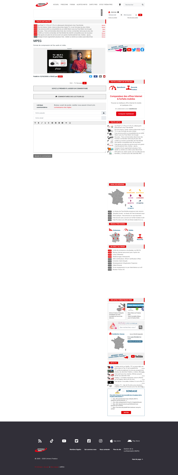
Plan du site (117, 449)
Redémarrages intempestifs (121, 256)
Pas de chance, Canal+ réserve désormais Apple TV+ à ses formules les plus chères (64, 27)
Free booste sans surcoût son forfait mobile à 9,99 (128, 217)
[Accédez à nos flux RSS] (40, 441)
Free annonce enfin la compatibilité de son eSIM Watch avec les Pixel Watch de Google (65, 29)
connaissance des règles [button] (62, 107)
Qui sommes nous (90, 449)
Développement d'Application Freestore (125, 263)
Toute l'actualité (43, 21)
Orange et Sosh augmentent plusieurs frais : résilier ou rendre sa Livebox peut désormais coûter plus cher (129, 149)
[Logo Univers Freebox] (42, 4)
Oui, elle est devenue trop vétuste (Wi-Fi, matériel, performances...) (124, 399)
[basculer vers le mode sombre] (120, 4)
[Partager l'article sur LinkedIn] (100, 76)
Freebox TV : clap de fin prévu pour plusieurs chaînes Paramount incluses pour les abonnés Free (128, 386)
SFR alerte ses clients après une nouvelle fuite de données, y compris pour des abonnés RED (129, 152)
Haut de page (136, 459)
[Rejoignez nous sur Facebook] (89, 441)
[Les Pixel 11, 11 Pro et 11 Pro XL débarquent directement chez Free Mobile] (111, 126)
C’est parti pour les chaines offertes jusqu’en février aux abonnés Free (128, 374)
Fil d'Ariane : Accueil (42, 467)
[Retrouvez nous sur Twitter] (77, 441)
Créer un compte (112, 17)
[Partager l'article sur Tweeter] (90, 76)
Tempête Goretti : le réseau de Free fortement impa (128, 213)
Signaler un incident (135, 341)
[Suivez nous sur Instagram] (101, 441)
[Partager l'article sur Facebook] (96, 76)
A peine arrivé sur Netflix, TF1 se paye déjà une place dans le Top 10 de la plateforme (128, 367)
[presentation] (35, 123)
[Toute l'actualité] (101, 21)
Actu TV (114, 363)
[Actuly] (113, 325)
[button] (35, 123)
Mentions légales (75, 449)
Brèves (103, 25)
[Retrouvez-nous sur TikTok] (52, 441)
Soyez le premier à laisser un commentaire (70, 88)
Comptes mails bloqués (120, 261)
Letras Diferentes (118, 254)
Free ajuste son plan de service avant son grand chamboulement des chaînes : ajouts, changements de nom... (129, 146)
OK (140, 15)
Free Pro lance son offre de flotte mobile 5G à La (128, 220)
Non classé (54, 467)
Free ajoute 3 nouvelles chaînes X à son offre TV (129, 381)
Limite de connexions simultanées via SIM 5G (127, 250)
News (104, 29)
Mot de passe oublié (132, 17)
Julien (60, 76)
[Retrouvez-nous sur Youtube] (64, 441)
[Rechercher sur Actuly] (140, 327)
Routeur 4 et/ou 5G (119, 269)
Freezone (114, 12)
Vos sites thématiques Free (121, 300)
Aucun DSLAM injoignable (136, 334)
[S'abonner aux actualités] (104, 76)
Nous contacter (105, 449)
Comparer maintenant (126, 114)
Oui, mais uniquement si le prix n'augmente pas (127, 402)
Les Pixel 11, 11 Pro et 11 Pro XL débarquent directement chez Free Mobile (60, 25)
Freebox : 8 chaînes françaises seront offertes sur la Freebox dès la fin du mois (128, 378)
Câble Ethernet (117, 265)
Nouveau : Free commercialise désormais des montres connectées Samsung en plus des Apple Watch (129, 138)
